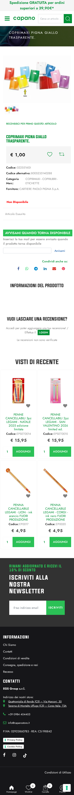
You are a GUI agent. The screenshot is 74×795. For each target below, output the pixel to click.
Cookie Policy (14, 746)
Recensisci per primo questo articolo (31, 124)
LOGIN (43, 332)
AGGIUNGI (23, 451)
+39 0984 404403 (19, 714)
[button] (68, 18)
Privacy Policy (14, 739)
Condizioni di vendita (16, 658)
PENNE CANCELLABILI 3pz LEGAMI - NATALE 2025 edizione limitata (18, 422)
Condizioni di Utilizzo (58, 772)
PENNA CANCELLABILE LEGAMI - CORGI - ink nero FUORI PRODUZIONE (55, 512)
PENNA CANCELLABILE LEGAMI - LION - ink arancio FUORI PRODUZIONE (18, 512)
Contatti (7, 651)
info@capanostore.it (19, 723)
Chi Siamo (9, 645)
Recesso (8, 672)
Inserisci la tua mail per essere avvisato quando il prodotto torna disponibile (35, 241)
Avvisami (59, 251)
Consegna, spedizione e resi (20, 665)
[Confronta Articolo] (62, 154)
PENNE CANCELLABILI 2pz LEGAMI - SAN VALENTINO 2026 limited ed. (56, 422)
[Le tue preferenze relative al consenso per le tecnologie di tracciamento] (67, 788)
